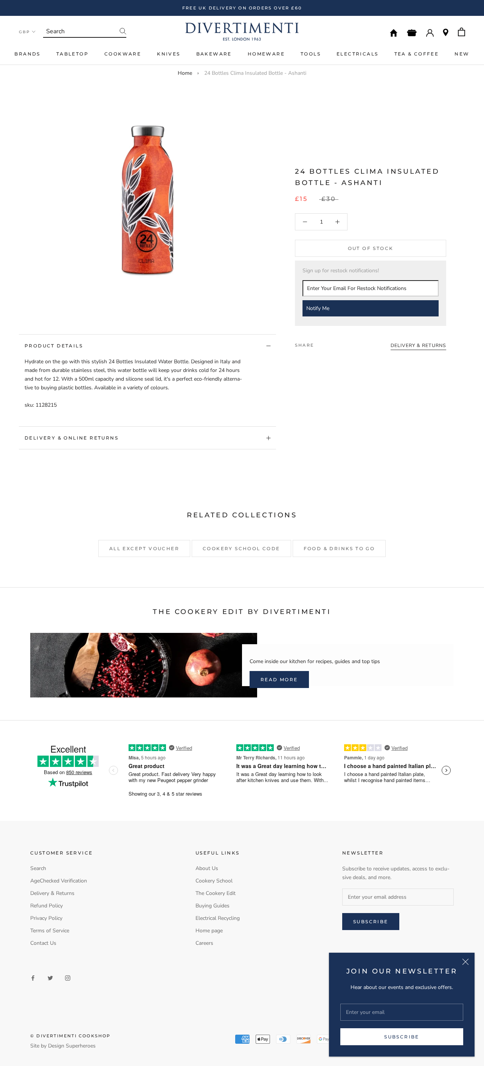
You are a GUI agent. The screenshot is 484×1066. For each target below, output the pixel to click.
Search (38, 868)
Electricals (357, 54)
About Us (206, 868)
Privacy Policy (46, 918)
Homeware (266, 54)
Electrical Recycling (217, 918)
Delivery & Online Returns (71, 438)
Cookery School (214, 880)
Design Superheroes (72, 1045)
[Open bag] (461, 32)
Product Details (54, 346)
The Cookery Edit (215, 893)
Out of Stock (371, 248)
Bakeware (214, 54)
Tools (311, 54)
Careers (204, 943)
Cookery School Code (241, 548)
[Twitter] (331, 343)
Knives (168, 54)
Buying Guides (212, 905)
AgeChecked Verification (58, 880)
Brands (27, 54)
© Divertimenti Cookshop (70, 1035)
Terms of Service (49, 930)
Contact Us (43, 943)
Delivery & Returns (52, 893)
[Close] (465, 961)
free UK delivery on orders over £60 (242, 8)
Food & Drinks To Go (339, 548)
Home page (209, 930)
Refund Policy (46, 905)
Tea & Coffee (416, 54)
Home (185, 73)
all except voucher (144, 548)
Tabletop (72, 54)
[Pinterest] (340, 343)
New (462, 54)
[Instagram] (67, 977)
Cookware (122, 54)
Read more (279, 679)
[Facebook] (321, 343)
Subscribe (401, 1037)
